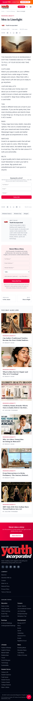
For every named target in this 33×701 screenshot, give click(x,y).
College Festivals (6, 684)
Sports (19, 630)
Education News (22, 650)
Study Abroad (5, 608)
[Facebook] (18, 566)
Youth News (21, 652)
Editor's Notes (5, 687)
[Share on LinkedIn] (16, 33)
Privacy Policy (5, 589)
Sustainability (5, 665)
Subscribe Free (25, 2)
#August (26, 213)
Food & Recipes (5, 660)
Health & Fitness (5, 650)
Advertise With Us (6, 577)
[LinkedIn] (10, 566)
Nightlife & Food (22, 640)
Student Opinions (6, 674)
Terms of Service (6, 592)
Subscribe (21, 6)
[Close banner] (31, 2)
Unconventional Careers (24, 608)
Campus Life (4, 672)
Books (19, 628)
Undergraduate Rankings (8, 625)
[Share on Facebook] (7, 33)
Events (19, 638)
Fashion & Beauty (10, 11)
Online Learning (5, 611)
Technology (4, 662)
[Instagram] (6, 566)
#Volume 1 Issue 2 (6, 213)
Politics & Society (22, 655)
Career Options (22, 606)
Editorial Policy (5, 586)
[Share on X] (10, 33)
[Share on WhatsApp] (13, 33)
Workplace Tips (22, 616)
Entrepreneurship (22, 613)
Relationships (5, 655)
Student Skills (5, 616)
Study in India (5, 606)
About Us (3, 575)
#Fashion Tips (17, 213)
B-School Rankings (6, 623)
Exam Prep (4, 613)
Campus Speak (5, 682)
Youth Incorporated (16, 222)
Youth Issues (4, 677)
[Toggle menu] (30, 6)
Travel (3, 657)
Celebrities (21, 633)
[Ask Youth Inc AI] (29, 697)
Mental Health (5, 652)
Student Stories (5, 679)
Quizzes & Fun (22, 635)
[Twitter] (2, 566)
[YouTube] (14, 566)
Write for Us (4, 583)
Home (2, 11)
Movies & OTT (22, 623)
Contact (3, 580)
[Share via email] (19, 33)
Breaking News (22, 647)
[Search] (27, 6)
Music (19, 625)
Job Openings (21, 611)
